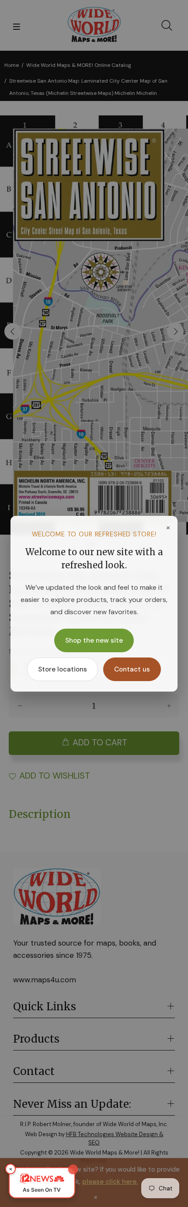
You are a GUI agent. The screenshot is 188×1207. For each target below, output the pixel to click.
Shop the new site (94, 640)
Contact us (132, 669)
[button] (42, 1182)
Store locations (62, 669)
